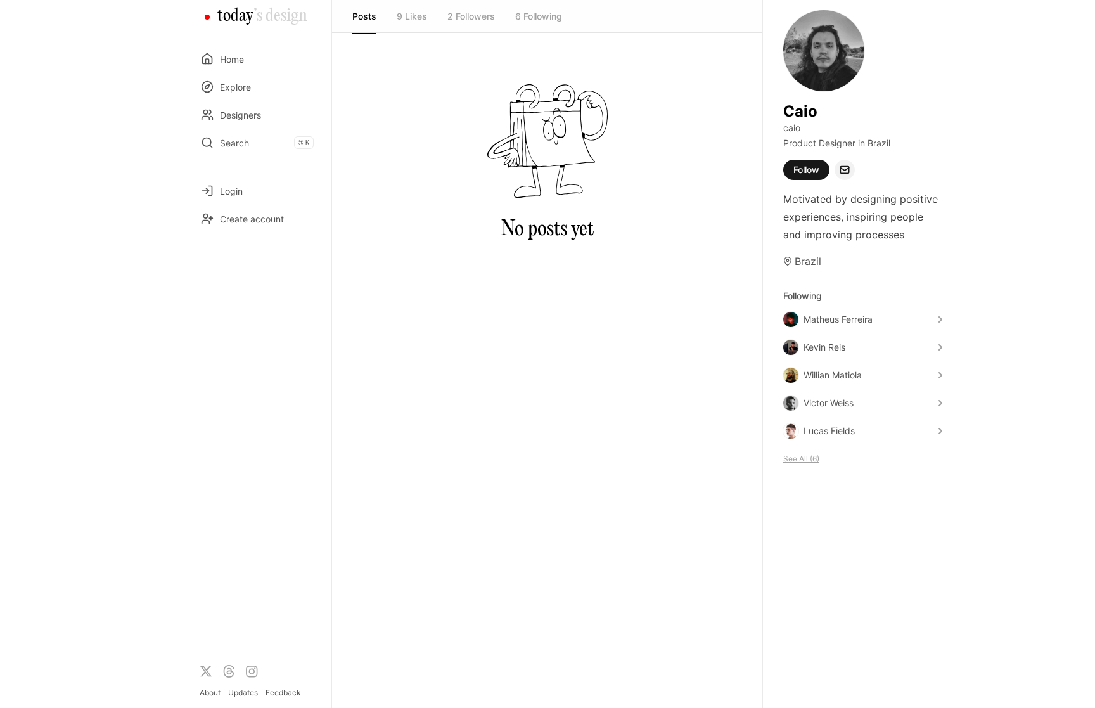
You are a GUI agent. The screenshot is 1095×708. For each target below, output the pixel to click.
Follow (806, 169)
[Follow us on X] (206, 671)
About (210, 692)
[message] (845, 170)
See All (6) (801, 458)
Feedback (283, 692)
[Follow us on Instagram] (251, 671)
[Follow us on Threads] (228, 671)
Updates (243, 692)
